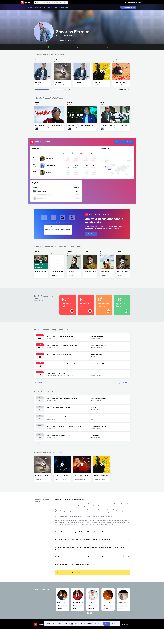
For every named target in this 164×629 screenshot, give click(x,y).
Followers (67, 153)
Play (42, 71)
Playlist (35, 187)
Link (47, 191)
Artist (40, 153)
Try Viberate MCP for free (128, 7)
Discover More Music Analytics (133, 2)
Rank (34, 153)
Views (94, 153)
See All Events (38, 382)
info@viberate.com (80, 572)
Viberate (26, 2)
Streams (76, 153)
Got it (106, 624)
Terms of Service (126, 624)
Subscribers (85, 153)
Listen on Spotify (123, 89)
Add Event (124, 382)
